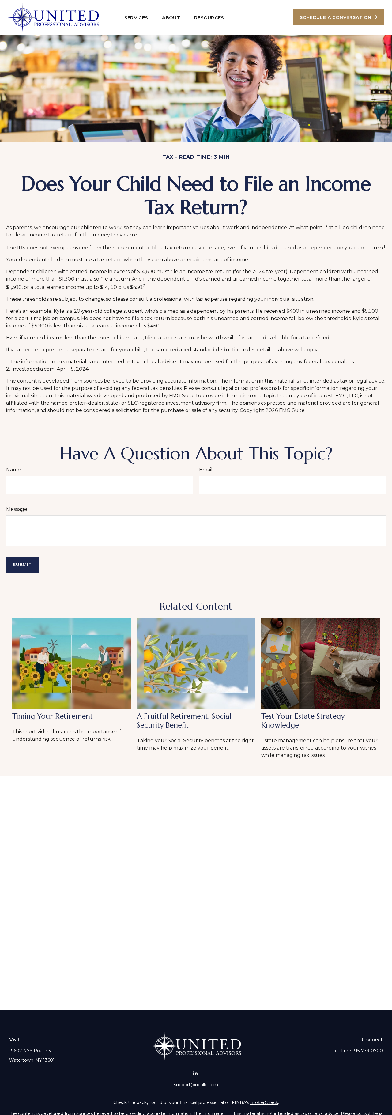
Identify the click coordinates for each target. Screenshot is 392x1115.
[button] (136, 17)
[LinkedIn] (195, 1073)
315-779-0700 (368, 1050)
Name (13, 470)
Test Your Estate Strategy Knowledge (303, 721)
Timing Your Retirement (52, 716)
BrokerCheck (264, 1102)
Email (206, 470)
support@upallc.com (196, 1084)
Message (16, 509)
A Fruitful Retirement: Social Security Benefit (184, 721)
